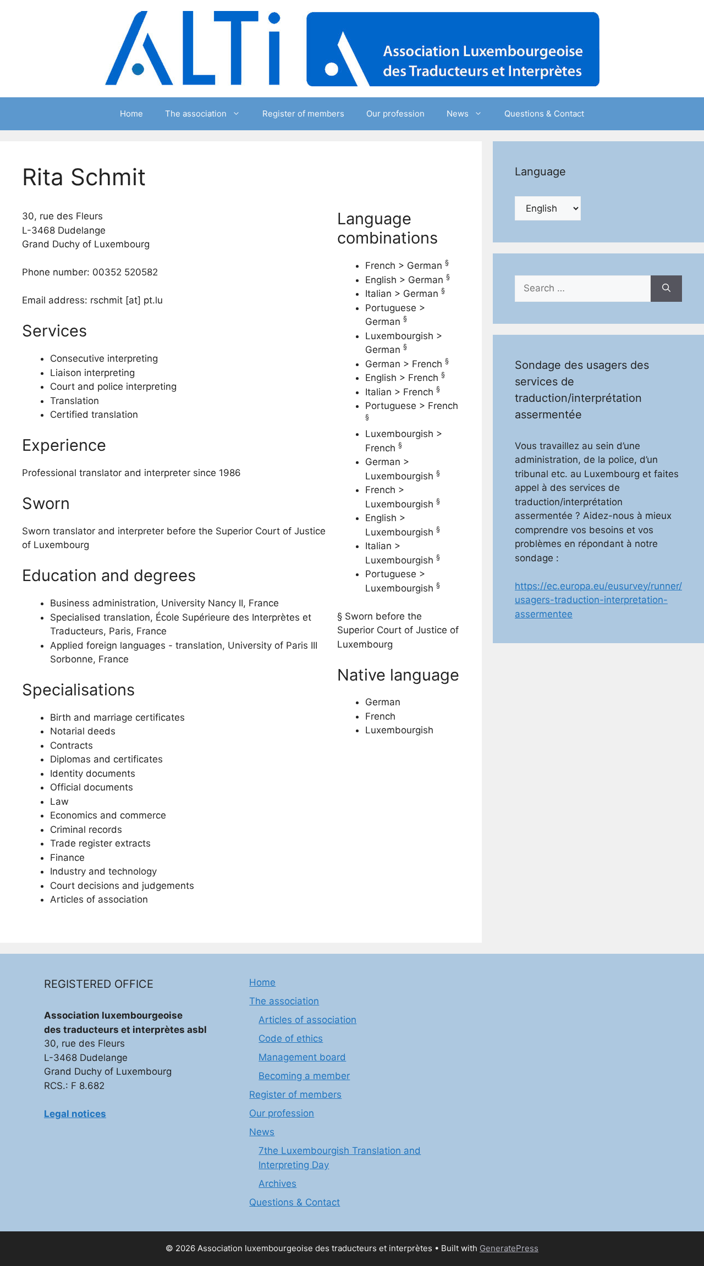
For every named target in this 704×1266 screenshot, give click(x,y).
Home (131, 113)
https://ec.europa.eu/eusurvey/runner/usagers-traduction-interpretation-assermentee (598, 600)
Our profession (395, 113)
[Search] (666, 288)
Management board (302, 1057)
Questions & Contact (544, 113)
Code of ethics (290, 1038)
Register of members (303, 113)
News (458, 113)
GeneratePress (509, 1248)
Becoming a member (304, 1075)
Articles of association (307, 1019)
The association (196, 113)
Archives (277, 1183)
